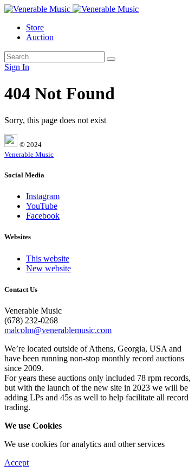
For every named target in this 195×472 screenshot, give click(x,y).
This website (47, 258)
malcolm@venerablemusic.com (58, 330)
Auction (40, 37)
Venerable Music (29, 154)
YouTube (41, 206)
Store (35, 27)
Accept (16, 462)
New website (48, 268)
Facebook (43, 215)
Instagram (43, 196)
